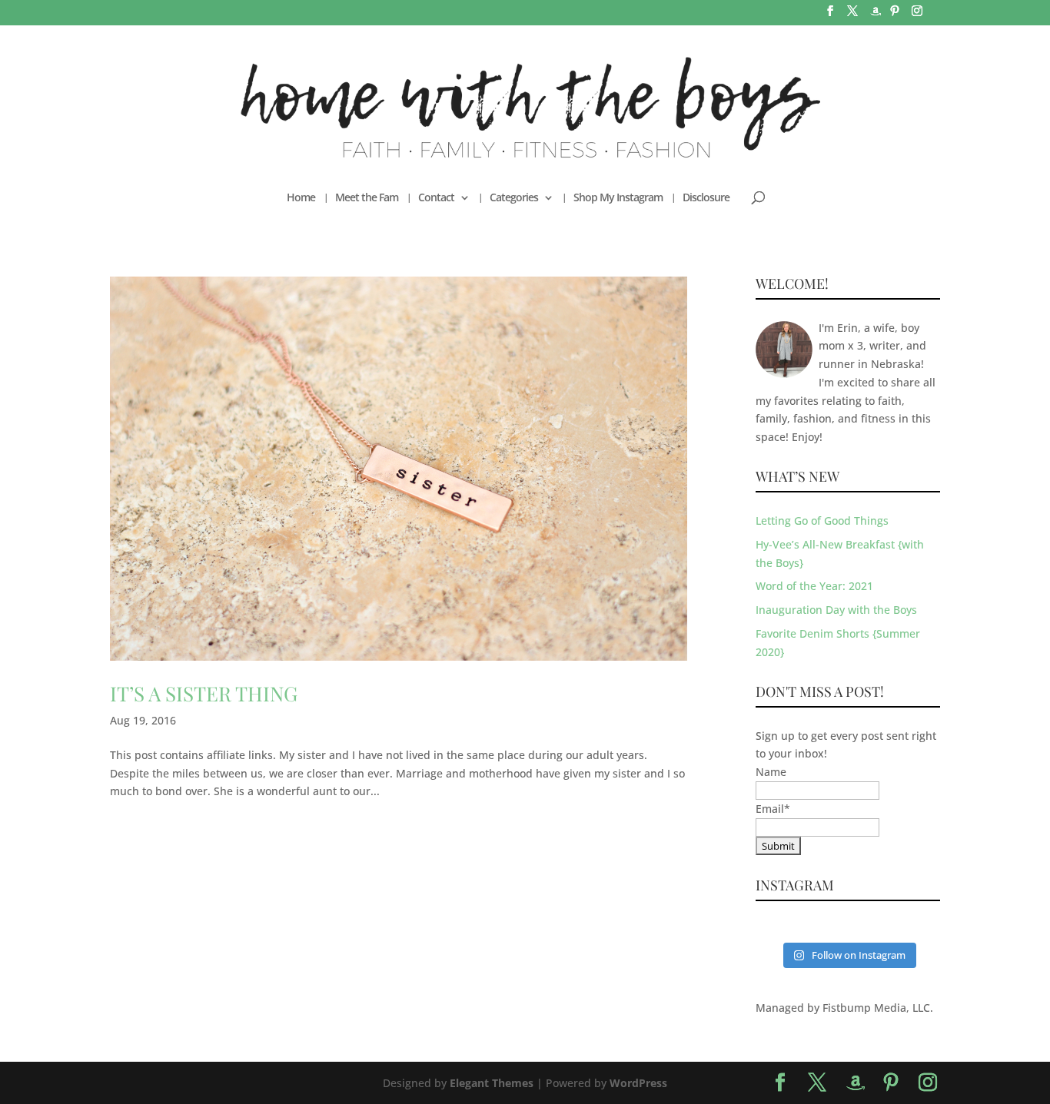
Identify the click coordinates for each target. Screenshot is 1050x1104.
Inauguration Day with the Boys (836, 609)
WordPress (638, 1083)
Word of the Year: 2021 (814, 586)
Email (773, 808)
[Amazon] (875, 15)
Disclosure (706, 198)
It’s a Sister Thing (203, 693)
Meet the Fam (366, 198)
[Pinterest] (894, 15)
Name (771, 771)
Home (301, 198)
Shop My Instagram (618, 198)
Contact (436, 198)
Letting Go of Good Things (822, 520)
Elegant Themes (491, 1083)
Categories (514, 198)
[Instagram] (917, 15)
